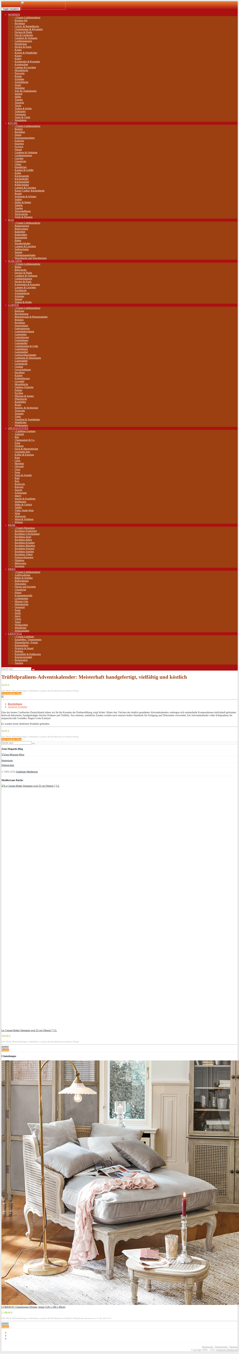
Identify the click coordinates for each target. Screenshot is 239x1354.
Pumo (18, 610)
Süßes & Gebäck (23, 504)
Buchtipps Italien (23, 539)
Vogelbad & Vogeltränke (27, 419)
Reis (17, 481)
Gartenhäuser (21, 340)
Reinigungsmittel (23, 657)
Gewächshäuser (23, 369)
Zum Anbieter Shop (11, 693)
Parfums (19, 651)
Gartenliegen (21, 349)
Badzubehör (21, 237)
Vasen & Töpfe (22, 117)
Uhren (18, 619)
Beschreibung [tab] (15, 704)
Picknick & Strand (24, 648)
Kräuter (18, 375)
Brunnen (19, 319)
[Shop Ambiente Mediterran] (43, 8)
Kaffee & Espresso (24, 454)
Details (5, 1047)
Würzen (19, 522)
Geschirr (19, 158)
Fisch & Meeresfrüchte (26, 448)
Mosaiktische (21, 70)
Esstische (19, 140)
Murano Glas (21, 601)
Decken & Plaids (23, 32)
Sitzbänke (20, 88)
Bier (17, 437)
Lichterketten (21, 598)
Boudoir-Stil (21, 20)
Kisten (18, 58)
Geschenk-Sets (22, 451)
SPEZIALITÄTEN (18, 428)
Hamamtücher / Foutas (26, 642)
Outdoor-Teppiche (24, 387)
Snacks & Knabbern (25, 498)
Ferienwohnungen (24, 557)
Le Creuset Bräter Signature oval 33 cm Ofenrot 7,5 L (29, 1030)
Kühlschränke (22, 184)
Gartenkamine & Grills (26, 346)
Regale (18, 76)
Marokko (19, 463)
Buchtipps (20, 23)
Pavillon (19, 393)
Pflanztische (21, 399)
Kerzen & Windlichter (26, 52)
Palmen (18, 390)
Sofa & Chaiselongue (26, 90)
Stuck (17, 616)
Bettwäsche (21, 269)
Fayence (19, 146)
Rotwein (19, 487)
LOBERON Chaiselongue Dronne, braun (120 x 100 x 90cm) (33, 1307)
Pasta (17, 472)
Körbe (18, 173)
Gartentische (21, 363)
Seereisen (19, 566)
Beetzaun (19, 311)
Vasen (18, 622)
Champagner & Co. (25, 440)
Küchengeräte (22, 176)
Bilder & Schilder (24, 578)
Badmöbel (20, 231)
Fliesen (18, 149)
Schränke (19, 79)
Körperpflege (21, 645)
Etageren (19, 143)
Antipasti (19, 434)
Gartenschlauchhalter (25, 355)
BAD (11, 220)
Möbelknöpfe (21, 604)
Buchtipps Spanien (24, 551)
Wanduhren (21, 120)
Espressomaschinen (25, 137)
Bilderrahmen (22, 580)
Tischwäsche (21, 214)
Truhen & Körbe (23, 108)
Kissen (18, 55)
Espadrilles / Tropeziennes (28, 639)
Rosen (18, 404)
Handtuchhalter (22, 243)
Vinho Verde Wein (24, 510)
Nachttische (21, 290)
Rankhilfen (20, 401)
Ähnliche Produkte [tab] (17, 706)
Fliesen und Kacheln (25, 586)
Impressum (7, 760)
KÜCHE (12, 123)
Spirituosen (20, 501)
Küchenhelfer (22, 179)
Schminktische (22, 293)
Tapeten (19, 99)
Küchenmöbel (22, 181)
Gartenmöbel (21, 352)
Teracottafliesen (23, 211)
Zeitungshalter (22, 630)
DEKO (12, 569)
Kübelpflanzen (22, 378)
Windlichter (21, 422)
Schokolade (21, 492)
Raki (17, 478)
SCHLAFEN (15, 261)
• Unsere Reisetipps (25, 528)
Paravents (20, 73)
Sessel (18, 85)
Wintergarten (21, 425)
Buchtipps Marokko (25, 545)
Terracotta (20, 410)
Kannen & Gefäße (24, 170)
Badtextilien (21, 234)
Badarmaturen (22, 225)
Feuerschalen (21, 325)
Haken (18, 592)
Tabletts (19, 205)
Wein (17, 513)
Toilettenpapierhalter (25, 255)
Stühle (18, 96)
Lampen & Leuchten (25, 67)
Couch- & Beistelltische (27, 26)
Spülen (18, 199)
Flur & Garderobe (24, 35)
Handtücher (21, 167)
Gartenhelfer (21, 343)
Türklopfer (20, 111)
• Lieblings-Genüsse (25, 431)
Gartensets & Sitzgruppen (28, 357)
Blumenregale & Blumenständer (31, 316)
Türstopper (20, 114)
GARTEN (13, 305)
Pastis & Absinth (23, 475)
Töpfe (18, 416)
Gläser (18, 164)
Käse (17, 457)
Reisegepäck (21, 660)
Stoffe (18, 613)
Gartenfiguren (22, 337)
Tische (18, 105)
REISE (11, 525)
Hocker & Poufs (23, 46)
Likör (17, 460)
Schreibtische (21, 82)
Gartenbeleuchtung (24, 331)
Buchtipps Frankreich (26, 531)
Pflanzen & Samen (24, 396)
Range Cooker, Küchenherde (30, 190)
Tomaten (19, 413)
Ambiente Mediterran (27, 771)
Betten (18, 267)
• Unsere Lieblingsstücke (27, 17)
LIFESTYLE (15, 633)
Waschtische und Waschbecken (31, 258)
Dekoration (20, 583)
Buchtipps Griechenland (27, 534)
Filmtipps (19, 560)
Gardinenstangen (23, 41)
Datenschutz (7, 765)
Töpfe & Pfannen (24, 217)
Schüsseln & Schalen (25, 196)
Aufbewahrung (22, 575)
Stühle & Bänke (23, 202)
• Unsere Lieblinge (24, 636)
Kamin (18, 49)
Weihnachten (21, 624)
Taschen (19, 663)
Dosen (18, 134)
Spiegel (18, 93)
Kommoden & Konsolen (27, 61)
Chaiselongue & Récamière (29, 29)
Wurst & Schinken (24, 519)
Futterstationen (22, 328)
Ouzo (17, 469)
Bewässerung (21, 313)
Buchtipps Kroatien (25, 542)
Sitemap (233, 1347)
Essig (17, 443)
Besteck (19, 129)
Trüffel (18, 507)
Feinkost (19, 445)
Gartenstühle (21, 360)
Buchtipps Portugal (24, 548)
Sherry (18, 495)
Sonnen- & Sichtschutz (26, 407)
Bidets (18, 240)
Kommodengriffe (23, 595)
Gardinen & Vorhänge (26, 38)
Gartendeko (21, 334)
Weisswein (20, 516)
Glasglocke (20, 161)
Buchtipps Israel (23, 536)
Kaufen (5, 1050)
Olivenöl (19, 466)
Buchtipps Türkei (24, 554)
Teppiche (19, 102)
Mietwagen (20, 563)
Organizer (20, 607)
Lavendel (19, 381)
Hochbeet (20, 372)
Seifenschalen (22, 249)
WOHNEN (14, 14)
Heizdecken (21, 44)
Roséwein (20, 484)
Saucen (18, 489)
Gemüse (19, 366)
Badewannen (21, 228)
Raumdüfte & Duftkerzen (28, 654)
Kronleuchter (21, 64)
